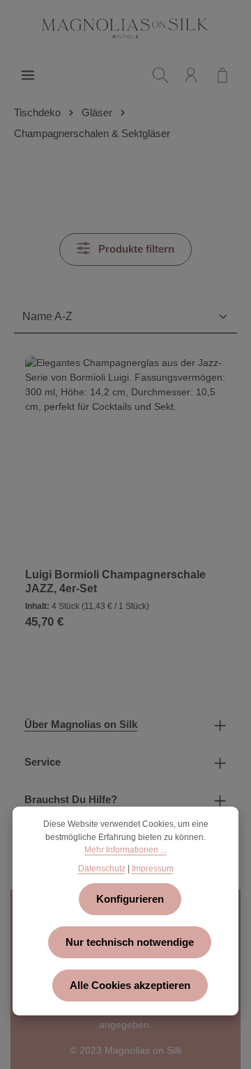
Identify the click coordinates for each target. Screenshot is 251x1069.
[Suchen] (160, 75)
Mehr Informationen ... (125, 850)
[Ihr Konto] (191, 75)
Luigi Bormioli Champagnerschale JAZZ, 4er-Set (115, 581)
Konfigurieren (130, 899)
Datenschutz (102, 868)
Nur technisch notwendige (130, 942)
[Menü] (28, 75)
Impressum (153, 868)
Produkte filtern (135, 249)
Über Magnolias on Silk (80, 724)
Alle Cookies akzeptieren (130, 985)
